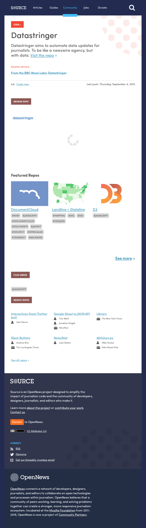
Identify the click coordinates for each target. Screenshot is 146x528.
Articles (37, 7)
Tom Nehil (64, 318)
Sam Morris (22, 322)
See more (123, 258)
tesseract (20, 237)
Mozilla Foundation (62, 510)
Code (16, 24)
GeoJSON (59, 221)
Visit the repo (42, 55)
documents (21, 226)
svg (72, 215)
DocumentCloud (24, 221)
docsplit (19, 232)
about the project (38, 408)
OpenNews (17, 488)
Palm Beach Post (110, 347)
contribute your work (69, 408)
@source (21, 454)
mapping (59, 215)
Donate (102, 7)
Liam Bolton (65, 342)
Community (70, 7)
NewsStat (60, 337)
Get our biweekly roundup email (35, 460)
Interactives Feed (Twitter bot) (29, 315)
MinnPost (63, 327)
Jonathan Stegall (67, 323)
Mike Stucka (108, 342)
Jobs (86, 7)
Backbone (36, 237)
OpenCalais (36, 232)
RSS (18, 449)
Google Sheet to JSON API (72, 313)
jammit (37, 226)
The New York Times (112, 318)
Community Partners (73, 514)
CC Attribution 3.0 (36, 431)
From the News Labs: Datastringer (39, 72)
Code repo (22, 84)
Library (102, 313)
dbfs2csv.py (105, 337)
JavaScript (30, 215)
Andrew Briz (22, 342)
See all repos (19, 360)
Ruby (17, 215)
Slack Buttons (20, 337)
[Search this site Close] (132, 7)
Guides (54, 7)
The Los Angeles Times (27, 347)
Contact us (17, 412)
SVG (81, 215)
